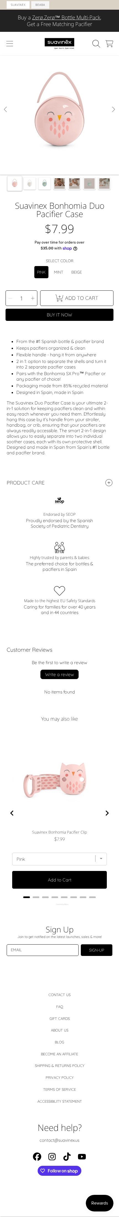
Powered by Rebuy (59, 904)
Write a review (59, 674)
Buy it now (59, 315)
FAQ (59, 1006)
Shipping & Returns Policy (59, 1065)
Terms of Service (59, 1089)
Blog (59, 1042)
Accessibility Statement (59, 1101)
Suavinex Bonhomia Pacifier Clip (59, 832)
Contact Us (59, 994)
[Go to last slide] (12, 813)
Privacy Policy (60, 1077)
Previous (6, 115)
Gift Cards (60, 1018)
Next (113, 115)
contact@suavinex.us (59, 1140)
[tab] (26, 897)
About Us (59, 1030)
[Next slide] (106, 813)
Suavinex (18, 5)
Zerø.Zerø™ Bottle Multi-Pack (66, 17)
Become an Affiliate (59, 1054)
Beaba (40, 5)
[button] (10, 44)
